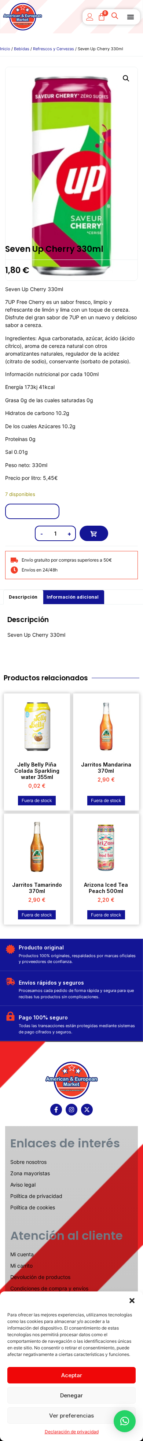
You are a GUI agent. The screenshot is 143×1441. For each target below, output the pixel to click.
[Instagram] (71, 1109)
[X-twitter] (87, 1109)
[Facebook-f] (56, 1109)
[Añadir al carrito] (94, 533)
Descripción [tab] (23, 597)
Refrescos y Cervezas (53, 48)
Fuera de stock (37, 800)
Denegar (71, 1395)
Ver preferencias (71, 1415)
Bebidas (21, 48)
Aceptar (71, 1375)
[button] (132, 1300)
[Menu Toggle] (130, 17)
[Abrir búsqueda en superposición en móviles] (115, 16)
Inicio (5, 48)
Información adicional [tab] (73, 597)
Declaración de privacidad (72, 1431)
